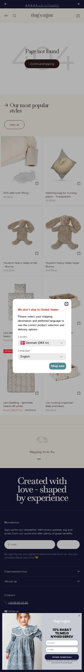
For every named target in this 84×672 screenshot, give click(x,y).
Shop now (57, 366)
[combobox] (34, 343)
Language (24, 350)
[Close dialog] (79, 616)
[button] (66, 303)
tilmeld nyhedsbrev (62, 657)
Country (22, 336)
